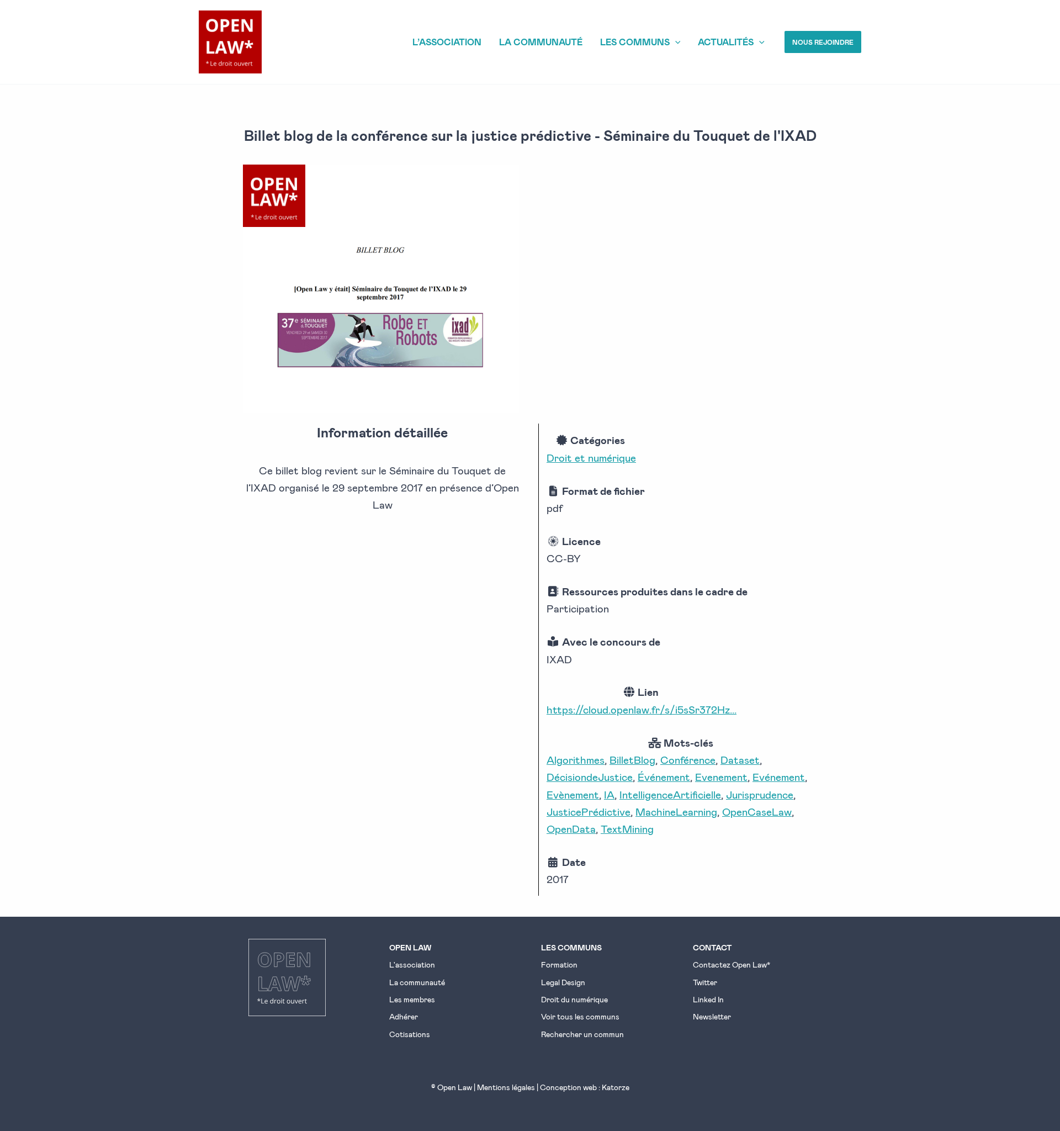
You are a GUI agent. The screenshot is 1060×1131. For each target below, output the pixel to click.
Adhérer (403, 1016)
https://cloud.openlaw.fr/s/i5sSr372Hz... (641, 709)
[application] (675, 42)
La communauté (417, 982)
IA (609, 794)
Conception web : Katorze (584, 1087)
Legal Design (563, 982)
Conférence (688, 759)
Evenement (721, 776)
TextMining (627, 828)
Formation (559, 964)
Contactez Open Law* (731, 964)
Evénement (778, 776)
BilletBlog (632, 759)
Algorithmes (576, 759)
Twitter (705, 982)
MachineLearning (676, 811)
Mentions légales (506, 1087)
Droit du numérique (574, 999)
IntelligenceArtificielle (670, 794)
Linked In (708, 999)
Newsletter (712, 1016)
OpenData (571, 828)
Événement (664, 776)
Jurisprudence (759, 794)
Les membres (412, 999)
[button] (823, 42)
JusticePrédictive (588, 811)
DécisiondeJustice (590, 776)
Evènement (573, 794)
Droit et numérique (591, 457)
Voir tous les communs (580, 1016)
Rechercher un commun (582, 1034)
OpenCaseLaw (757, 811)
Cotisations (409, 1034)
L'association (412, 964)
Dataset (740, 759)
